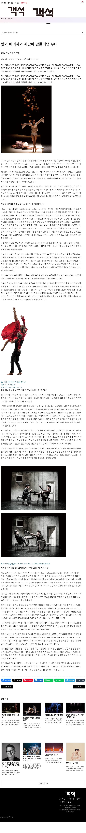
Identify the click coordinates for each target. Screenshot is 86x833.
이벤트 (17, 3)
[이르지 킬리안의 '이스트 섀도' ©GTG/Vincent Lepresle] (33, 535)
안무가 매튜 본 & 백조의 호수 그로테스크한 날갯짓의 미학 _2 (10, 765)
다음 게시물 (78, 686)
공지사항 (10, 3)
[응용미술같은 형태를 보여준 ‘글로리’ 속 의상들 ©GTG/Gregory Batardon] (14, 341)
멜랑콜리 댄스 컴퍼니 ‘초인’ (10, 716)
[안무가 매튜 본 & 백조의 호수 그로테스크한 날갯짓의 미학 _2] (10, 752)
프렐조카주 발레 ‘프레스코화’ (31, 719)
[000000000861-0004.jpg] (33, 488)
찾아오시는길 (66, 802)
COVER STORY (6, 19)
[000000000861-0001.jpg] (26, 119)
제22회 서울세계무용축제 (54, 715)
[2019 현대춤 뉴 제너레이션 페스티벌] (75, 708)
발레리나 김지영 (72, 763)
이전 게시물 (8, 686)
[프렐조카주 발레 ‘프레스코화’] (32, 709)
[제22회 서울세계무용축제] (54, 708)
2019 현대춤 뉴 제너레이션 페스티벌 (75, 716)
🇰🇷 (82, 1)
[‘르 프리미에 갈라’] (54, 748)
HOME (3, 3)
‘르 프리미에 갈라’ (51, 755)
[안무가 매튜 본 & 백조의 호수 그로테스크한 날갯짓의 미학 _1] (32, 749)
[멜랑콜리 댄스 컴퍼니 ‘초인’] (10, 708)
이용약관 (71, 798)
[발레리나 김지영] (75, 752)
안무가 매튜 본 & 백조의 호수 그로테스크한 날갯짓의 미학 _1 (32, 758)
